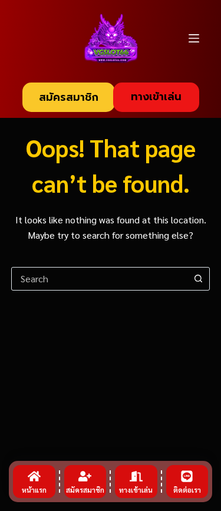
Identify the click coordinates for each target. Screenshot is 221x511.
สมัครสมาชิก (68, 97)
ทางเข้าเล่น (156, 96)
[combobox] (99, 279)
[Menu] (194, 38)
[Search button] (198, 279)
